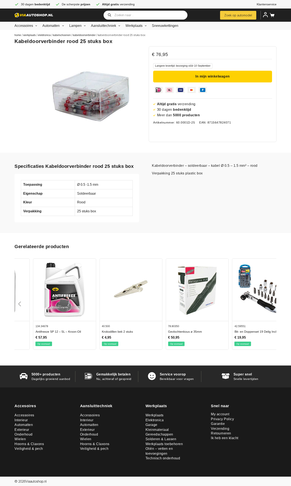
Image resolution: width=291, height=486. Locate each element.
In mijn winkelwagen (212, 76)
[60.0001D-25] (93, 93)
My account (220, 414)
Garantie (218, 424)
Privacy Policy (222, 419)
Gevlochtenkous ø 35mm (232, 331)
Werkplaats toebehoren (164, 444)
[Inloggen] (265, 14)
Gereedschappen (159, 434)
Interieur (21, 420)
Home (17, 35)
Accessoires (23, 25)
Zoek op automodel (238, 15)
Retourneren (221, 433)
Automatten (51, 25)
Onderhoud (23, 434)
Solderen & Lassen (161, 439)
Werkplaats (134, 25)
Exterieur (21, 429)
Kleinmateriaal (157, 429)
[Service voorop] (152, 376)
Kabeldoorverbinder (84, 35)
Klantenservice (267, 4)
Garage (151, 425)
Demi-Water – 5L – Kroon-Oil (36, 331)
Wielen (20, 439)
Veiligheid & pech (28, 448)
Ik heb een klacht (224, 438)
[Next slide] (271, 304)
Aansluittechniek (103, 25)
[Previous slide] (19, 304)
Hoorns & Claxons (29, 444)
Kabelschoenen (62, 35)
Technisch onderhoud (163, 458)
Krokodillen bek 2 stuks (164, 331)
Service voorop (173, 374)
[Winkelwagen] (271, 15)
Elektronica (44, 35)
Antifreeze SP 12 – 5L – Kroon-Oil (105, 331)
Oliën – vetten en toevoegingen (159, 451)
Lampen (75, 25)
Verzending (220, 428)
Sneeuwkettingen (165, 25)
